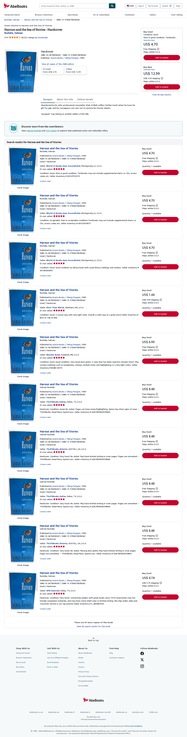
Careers (81, 662)
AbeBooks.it (85, 712)
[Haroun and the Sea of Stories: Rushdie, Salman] (23, 184)
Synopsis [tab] (47, 99)
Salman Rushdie (34, 130)
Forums (81, 667)
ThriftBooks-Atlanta (56, 449)
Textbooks (130, 14)
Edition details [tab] (85, 99)
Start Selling (177, 14)
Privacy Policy (83, 672)
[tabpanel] (90, 109)
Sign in (141, 6)
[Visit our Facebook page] (142, 654)
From (50, 70)
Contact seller (45, 181)
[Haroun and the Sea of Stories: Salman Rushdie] (23, 420)
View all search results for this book (93, 626)
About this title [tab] (65, 99)
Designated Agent (85, 681)
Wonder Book (53, 354)
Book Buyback (53, 662)
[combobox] (74, 5)
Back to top (93, 640)
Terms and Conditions (133, 726)
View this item (149, 40)
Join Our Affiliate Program (57, 658)
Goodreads (43, 37)
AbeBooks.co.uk (36, 712)
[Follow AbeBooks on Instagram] (142, 667)
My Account (153, 6)
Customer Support (116, 658)
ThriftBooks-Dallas (56, 402)
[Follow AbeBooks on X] (142, 660)
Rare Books (73, 14)
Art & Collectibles (101, 14)
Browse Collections (44, 14)
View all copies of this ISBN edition (58, 64)
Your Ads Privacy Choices (88, 676)
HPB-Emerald (52, 590)
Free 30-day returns (162, 94)
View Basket (21, 672)
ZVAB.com (153, 712)
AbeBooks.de (53, 712)
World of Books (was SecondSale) (63, 166)
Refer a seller (52, 667)
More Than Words (55, 307)
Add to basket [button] (161, 57)
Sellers (153, 14)
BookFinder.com (93, 718)
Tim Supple (51, 130)
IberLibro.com (138, 712)
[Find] (112, 5)
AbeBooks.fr (70, 712)
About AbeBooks (85, 653)
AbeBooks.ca (121, 712)
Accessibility (83, 686)
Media (80, 658)
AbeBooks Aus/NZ (103, 712)
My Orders (20, 667)
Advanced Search (12, 14)
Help (178, 6)
